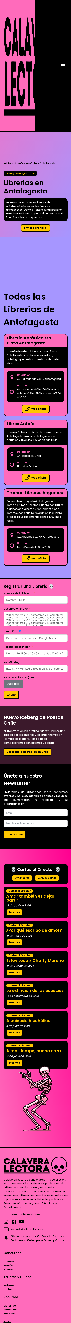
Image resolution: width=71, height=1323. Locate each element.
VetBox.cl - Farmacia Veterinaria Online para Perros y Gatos (38, 1238)
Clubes (8, 1289)
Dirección (10, 631)
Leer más (14, 912)
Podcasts (10, 1309)
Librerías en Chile (25, 163)
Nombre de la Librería (18, 593)
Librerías (10, 1306)
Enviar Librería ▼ (35, 228)
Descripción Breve (16, 609)
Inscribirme (15, 834)
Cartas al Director (20, 891)
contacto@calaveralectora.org (28, 1229)
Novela (8, 1269)
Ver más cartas (47, 878)
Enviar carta (22, 878)
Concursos (12, 1253)
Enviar (11, 694)
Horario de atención (17, 647)
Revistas (9, 1313)
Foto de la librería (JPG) (20, 677)
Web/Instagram (14, 662)
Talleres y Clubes (17, 1277)
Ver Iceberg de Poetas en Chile (27, 752)
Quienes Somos (29, 1214)
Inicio (7, 163)
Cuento (9, 1261)
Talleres (9, 1285)
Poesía (8, 1265)
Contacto (10, 1214)
